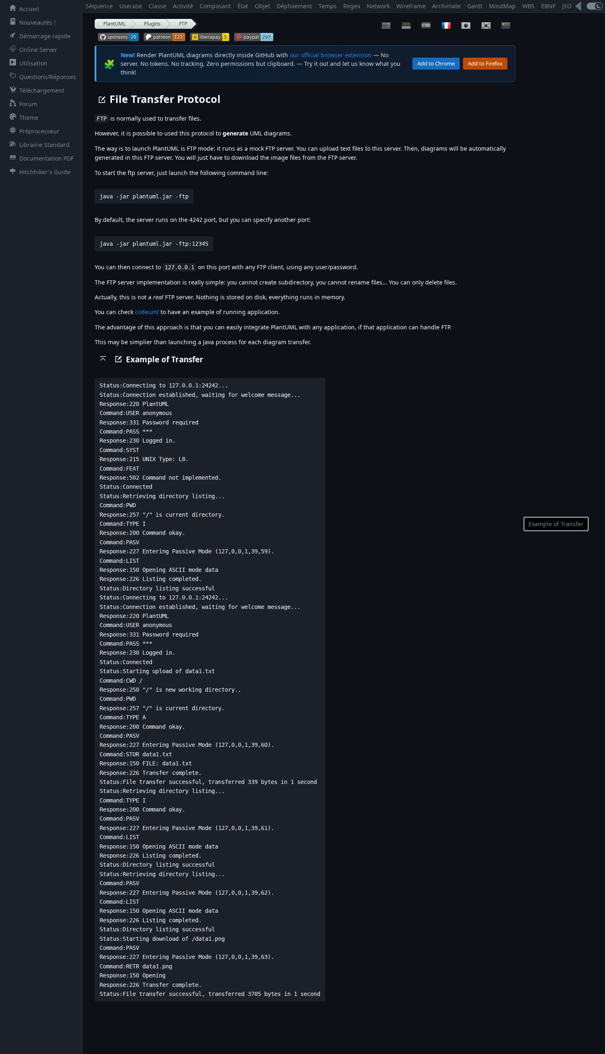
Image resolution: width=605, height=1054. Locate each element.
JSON (569, 6)
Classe (157, 6)
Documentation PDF (46, 158)
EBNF (548, 6)
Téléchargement (41, 90)
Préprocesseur (39, 131)
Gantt (474, 6)
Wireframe (411, 6)
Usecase (130, 6)
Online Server (38, 50)
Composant (215, 6)
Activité (183, 6)
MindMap (502, 6)
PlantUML (114, 23)
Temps (328, 6)
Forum (28, 104)
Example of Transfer (556, 524)
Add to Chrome (436, 63)
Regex (351, 6)
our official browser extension (331, 55)
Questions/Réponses (47, 77)
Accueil (29, 9)
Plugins (152, 23)
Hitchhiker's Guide (44, 172)
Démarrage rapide (44, 36)
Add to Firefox (485, 63)
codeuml (147, 312)
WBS (528, 6)
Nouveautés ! (37, 22)
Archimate (446, 6)
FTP (183, 23)
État (242, 6)
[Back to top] (103, 358)
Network (378, 6)
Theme (28, 117)
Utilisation (33, 63)
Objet (262, 6)
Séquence (99, 6)
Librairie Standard (44, 145)
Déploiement (294, 6)
